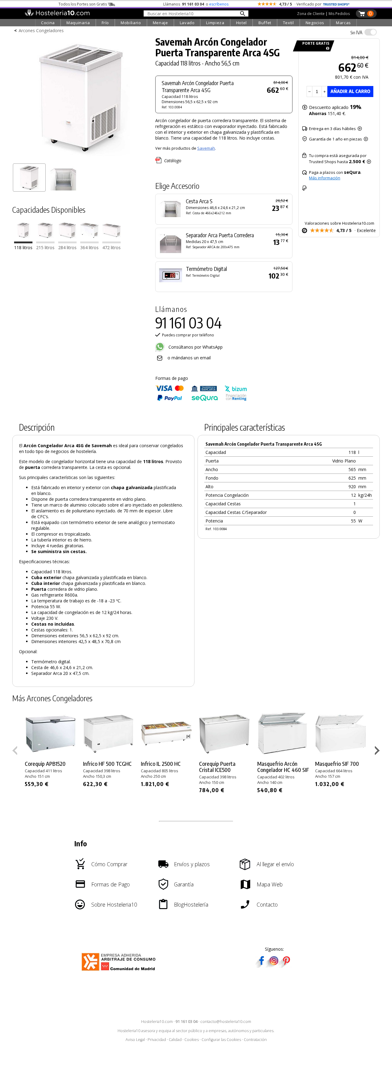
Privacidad (157, 1039)
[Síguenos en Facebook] (261, 965)
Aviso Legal (135, 1039)
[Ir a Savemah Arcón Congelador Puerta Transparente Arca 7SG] (89, 242)
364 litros (89, 248)
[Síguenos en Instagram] (274, 965)
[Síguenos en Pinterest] (286, 965)
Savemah (206, 148)
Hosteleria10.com (157, 1021)
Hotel (241, 22)
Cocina (48, 22)
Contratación (255, 1039)
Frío (105, 22)
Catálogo (172, 160)
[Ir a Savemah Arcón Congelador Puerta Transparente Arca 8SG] (111, 242)
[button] (378, 751)
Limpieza (215, 22)
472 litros (111, 248)
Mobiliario (131, 22)
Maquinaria (78, 22)
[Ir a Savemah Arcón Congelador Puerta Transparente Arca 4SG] (23, 242)
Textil (288, 22)
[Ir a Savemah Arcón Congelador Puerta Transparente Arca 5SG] (45, 242)
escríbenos (218, 4)
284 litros (67, 248)
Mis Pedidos (339, 13)
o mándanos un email (189, 358)
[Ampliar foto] (81, 158)
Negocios (315, 22)
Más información (324, 178)
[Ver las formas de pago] (201, 399)
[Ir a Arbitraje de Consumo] (120, 972)
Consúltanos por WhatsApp (195, 347)
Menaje (160, 22)
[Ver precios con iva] (370, 32)
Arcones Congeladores (41, 30)
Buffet (264, 22)
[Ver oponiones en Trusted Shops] (336, 4)
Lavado (187, 22)
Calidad (175, 1039)
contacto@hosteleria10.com (225, 1021)
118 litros (23, 248)
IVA (356, 32)
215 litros (45, 248)
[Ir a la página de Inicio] (57, 14)
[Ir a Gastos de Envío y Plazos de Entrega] (326, 48)
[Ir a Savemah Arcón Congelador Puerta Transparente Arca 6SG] (67, 242)
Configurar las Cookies (221, 1039)
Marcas (343, 22)
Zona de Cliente (311, 13)
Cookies (191, 1039)
